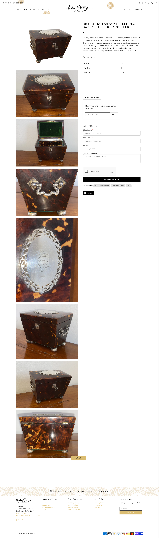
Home (19, 10)
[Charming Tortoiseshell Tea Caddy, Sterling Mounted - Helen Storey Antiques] (47, 44)
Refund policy (73, 505)
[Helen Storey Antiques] (79, 8)
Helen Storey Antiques (29, 533)
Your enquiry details (91, 153)
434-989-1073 (18, 3)
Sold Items (98, 505)
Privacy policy (73, 507)
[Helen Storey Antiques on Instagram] (10, 3)
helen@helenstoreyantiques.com (28, 516)
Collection (30, 10)
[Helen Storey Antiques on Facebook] (3, 3)
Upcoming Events (48, 507)
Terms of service (74, 510)
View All (97, 507)
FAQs (44, 510)
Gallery (139, 10)
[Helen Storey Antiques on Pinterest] (6, 3)
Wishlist (127, 10)
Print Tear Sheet (92, 97)
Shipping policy (73, 503)
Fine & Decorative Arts (101, 185)
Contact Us (46, 505)
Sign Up (130, 512)
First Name (88, 130)
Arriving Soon (99, 503)
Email (86, 145)
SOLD (129, 185)
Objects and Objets (118, 185)
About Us (45, 503)
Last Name (87, 138)
